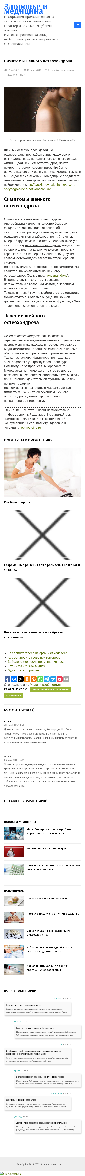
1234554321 (14, 70)
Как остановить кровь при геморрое (34, 657)
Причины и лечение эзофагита (21, 1099)
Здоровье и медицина (26, 8)
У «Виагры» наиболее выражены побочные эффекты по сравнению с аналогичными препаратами (33, 1052)
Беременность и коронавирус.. (47, 848)
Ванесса (58, 998)
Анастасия (57, 1093)
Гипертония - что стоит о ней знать (23, 1005)
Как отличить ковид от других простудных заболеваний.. (47, 968)
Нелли (17, 1021)
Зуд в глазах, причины (24, 670)
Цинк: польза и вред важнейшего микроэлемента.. (49, 932)
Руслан (59, 1044)
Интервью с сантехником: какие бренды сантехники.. (34, 634)
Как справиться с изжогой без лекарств (35, 1028)
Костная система (65, 70)
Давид (18, 1116)
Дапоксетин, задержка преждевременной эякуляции (41, 1122)
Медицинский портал (45, 684)
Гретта (17, 1070)
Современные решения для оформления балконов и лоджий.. (42, 567)
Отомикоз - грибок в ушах (26, 666)
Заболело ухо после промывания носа (36, 661)
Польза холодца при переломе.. (48, 898)
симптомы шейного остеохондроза (50, 689)
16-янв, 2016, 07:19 (37, 70)
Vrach (7, 721)
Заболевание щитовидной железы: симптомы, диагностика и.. (50, 949)
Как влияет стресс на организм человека (37, 653)
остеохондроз (13, 695)
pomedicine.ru (31, 427)
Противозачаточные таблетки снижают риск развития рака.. (53, 867)
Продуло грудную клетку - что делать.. (53, 913)
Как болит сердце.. (18, 502)
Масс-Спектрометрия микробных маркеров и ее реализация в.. (49, 831)
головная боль (56, 275)
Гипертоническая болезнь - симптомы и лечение (40, 1076)
